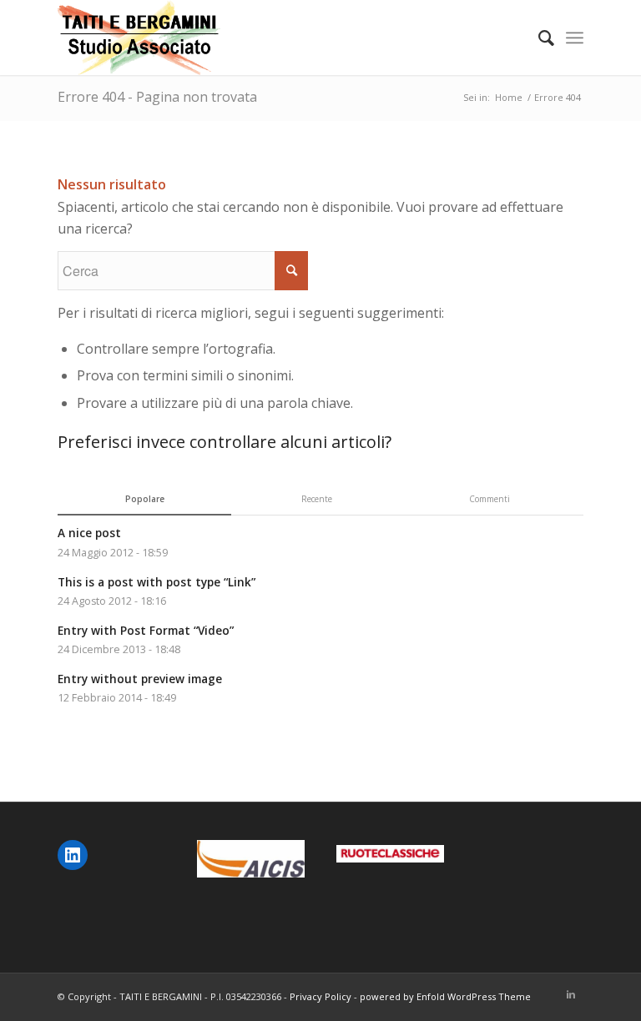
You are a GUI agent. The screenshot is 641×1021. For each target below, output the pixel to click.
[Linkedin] (570, 994)
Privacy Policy (320, 996)
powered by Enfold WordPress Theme (445, 996)
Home (508, 97)
